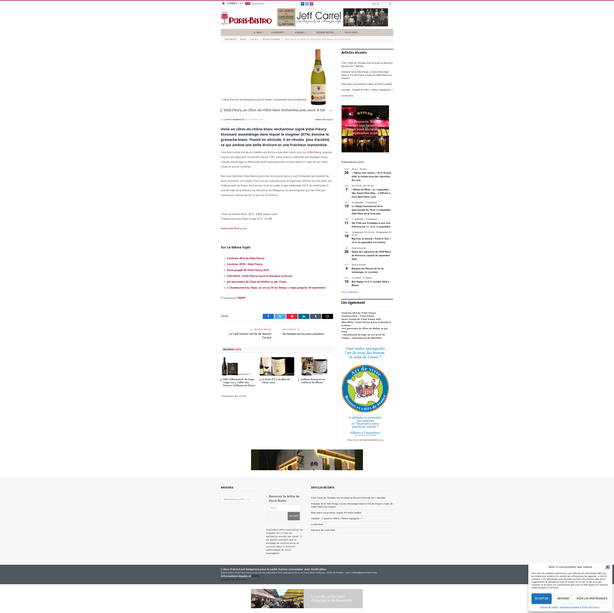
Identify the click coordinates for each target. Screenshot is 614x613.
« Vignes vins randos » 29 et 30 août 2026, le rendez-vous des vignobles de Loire (371, 176)
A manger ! (278, 32)
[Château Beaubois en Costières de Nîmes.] (315, 366)
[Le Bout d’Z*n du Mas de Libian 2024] (277, 366)
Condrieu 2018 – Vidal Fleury (245, 264)
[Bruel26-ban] (307, 598)
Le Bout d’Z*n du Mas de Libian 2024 (276, 381)
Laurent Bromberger (234, 119)
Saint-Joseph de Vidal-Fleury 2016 (248, 270)
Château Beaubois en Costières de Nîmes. (313, 381)
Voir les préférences (592, 598)
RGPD (255, 576)
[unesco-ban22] (365, 441)
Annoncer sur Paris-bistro (234, 579)
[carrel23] (333, 26)
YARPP (241, 298)
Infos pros (351, 32)
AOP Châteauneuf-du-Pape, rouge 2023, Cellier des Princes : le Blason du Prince (239, 382)
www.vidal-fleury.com (234, 228)
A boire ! (300, 32)
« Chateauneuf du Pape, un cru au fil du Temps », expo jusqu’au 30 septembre (276, 287)
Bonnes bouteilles (324, 119)
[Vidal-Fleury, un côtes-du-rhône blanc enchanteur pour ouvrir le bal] (277, 77)
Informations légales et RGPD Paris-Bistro (579, 607)
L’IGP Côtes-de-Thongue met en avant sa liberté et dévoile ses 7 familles (348, 497)
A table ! (259, 32)
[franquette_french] (307, 459)
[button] (607, 567)
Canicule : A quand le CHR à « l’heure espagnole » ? (367, 89)
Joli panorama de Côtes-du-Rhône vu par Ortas (256, 281)
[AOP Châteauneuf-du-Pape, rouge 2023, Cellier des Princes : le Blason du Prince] (238, 366)
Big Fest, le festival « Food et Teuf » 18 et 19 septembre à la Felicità (371, 240)
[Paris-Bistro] (246, 18)
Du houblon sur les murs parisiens (303, 334)
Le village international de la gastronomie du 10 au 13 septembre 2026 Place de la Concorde (371, 209)
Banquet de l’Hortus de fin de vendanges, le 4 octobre (368, 270)
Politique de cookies (549, 607)
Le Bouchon (347, 95)
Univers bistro (325, 32)
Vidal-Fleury (314, 152)
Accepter (541, 598)
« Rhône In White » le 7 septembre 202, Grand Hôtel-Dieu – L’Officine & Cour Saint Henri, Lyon (371, 193)
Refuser (563, 598)
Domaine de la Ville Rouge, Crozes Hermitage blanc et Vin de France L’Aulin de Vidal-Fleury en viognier (366, 75)
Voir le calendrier (349, 292)
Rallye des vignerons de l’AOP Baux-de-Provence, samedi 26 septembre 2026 (372, 255)
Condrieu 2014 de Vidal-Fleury (245, 258)
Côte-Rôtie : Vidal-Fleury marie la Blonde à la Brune (259, 276)
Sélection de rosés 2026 (323, 530)
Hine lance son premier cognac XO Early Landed (366, 84)
